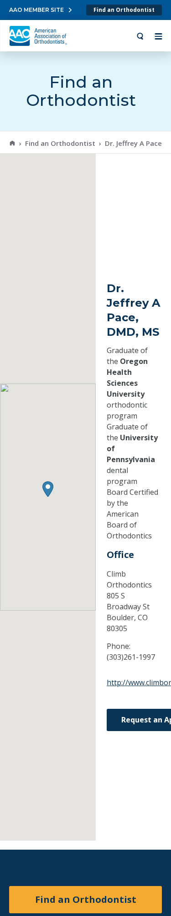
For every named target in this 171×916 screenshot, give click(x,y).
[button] (48, 489)
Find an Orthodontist (124, 10)
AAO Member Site (36, 9)
